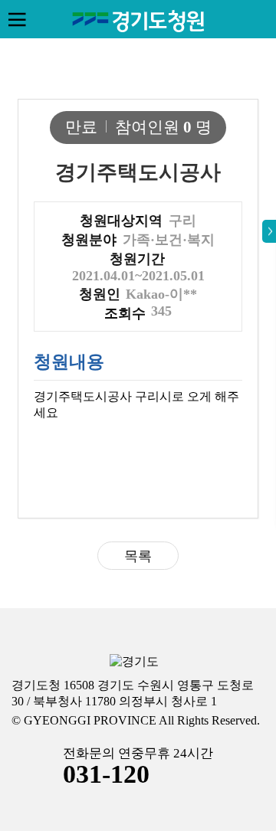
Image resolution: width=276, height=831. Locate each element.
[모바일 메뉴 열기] (17, 19)
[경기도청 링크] (134, 662)
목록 (138, 556)
